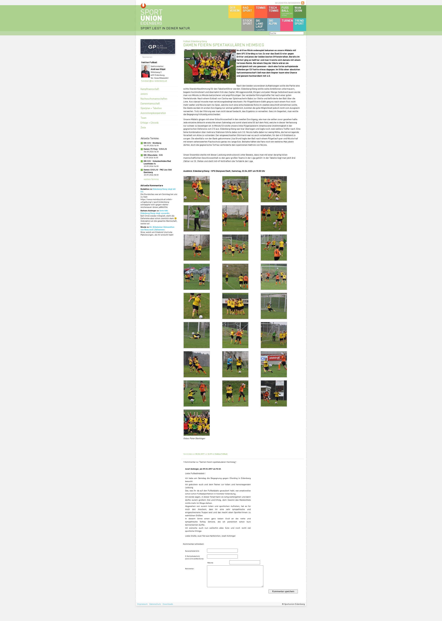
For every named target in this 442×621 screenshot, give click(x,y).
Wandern (298, 9)
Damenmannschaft (150, 103)
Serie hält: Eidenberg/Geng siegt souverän (155, 211)
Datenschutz (155, 604)
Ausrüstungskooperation (153, 112)
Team (143, 117)
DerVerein (234, 9)
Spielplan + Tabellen (151, 108)
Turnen (287, 20)
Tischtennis (273, 9)
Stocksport (247, 22)
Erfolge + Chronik (149, 122)
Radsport (247, 9)
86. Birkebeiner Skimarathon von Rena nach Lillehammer (157, 228)
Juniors (144, 93)
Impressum (142, 604)
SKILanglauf (260, 25)
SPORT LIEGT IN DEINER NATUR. (165, 28)
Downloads (168, 604)
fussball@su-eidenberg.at (154, 80)
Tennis (261, 7)
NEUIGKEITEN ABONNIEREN (287, 3)
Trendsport (299, 22)
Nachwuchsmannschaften (154, 98)
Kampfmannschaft (150, 88)
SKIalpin (273, 22)
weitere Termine (151, 179)
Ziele (143, 127)
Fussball (287, 11)
